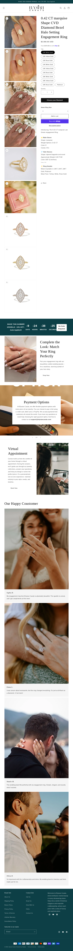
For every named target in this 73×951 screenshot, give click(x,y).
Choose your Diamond (55, 100)
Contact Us (29, 913)
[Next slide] (40, 438)
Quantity (43, 88)
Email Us (29, 901)
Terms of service (32, 946)
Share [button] (44, 183)
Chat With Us (30, 905)
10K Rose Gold (48, 60)
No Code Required (61, 327)
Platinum (60, 84)
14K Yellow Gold (48, 68)
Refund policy (41, 946)
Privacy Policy (8, 909)
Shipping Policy (9, 901)
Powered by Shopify (21, 946)
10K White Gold (48, 52)
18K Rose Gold (48, 84)
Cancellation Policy (10, 921)
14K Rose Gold (48, 72)
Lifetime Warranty (9, 917)
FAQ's (28, 909)
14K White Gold (48, 64)
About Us (7, 897)
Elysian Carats (12, 946)
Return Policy (8, 905)
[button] (4, 8)
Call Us (28, 897)
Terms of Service (9, 913)
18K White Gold (48, 76)
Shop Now (46, 375)
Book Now (14, 488)
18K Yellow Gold (48, 80)
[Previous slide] (33, 438)
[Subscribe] (34, 932)
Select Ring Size (46, 107)
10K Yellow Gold (48, 56)
